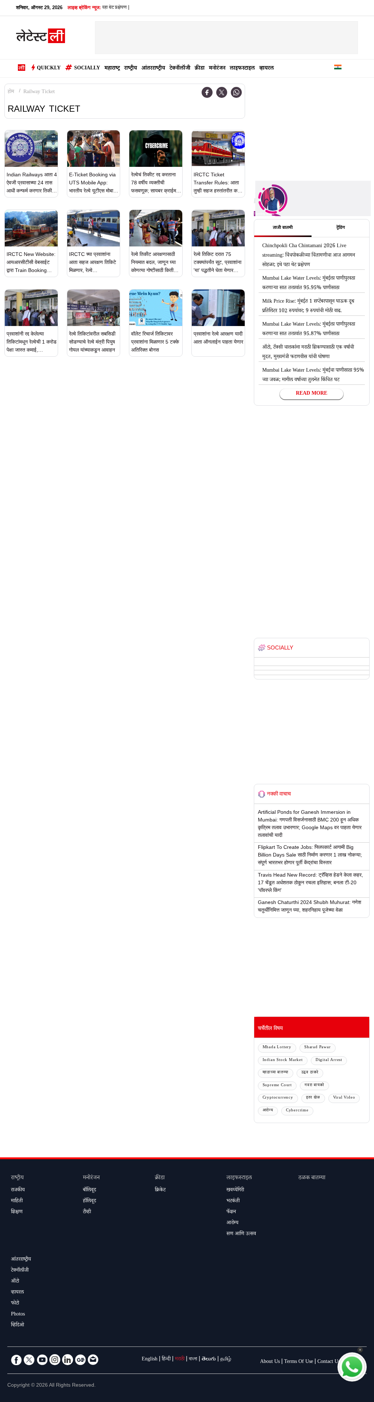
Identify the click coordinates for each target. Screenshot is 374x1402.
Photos (18, 1315)
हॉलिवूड (89, 1202)
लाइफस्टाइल (242, 69)
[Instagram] (54, 1359)
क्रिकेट (160, 1191)
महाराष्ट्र (112, 69)
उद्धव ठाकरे (310, 1073)
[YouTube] (42, 1359)
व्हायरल (266, 69)
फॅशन (231, 1212)
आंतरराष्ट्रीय (153, 69)
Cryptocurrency (278, 1098)
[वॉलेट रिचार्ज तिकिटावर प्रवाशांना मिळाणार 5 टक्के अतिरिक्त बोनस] (155, 308)
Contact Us (328, 1362)
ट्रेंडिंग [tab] (340, 228)
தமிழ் (225, 1360)
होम (11, 92)
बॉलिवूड (89, 1191)
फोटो (15, 1304)
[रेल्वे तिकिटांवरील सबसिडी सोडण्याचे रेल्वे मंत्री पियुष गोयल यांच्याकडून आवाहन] (93, 308)
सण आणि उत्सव (241, 1234)
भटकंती (233, 1202)
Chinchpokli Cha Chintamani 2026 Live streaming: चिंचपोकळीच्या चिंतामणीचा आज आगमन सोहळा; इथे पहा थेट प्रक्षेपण (308, 255)
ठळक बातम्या (311, 1178)
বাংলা (193, 1360)
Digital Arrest (329, 1060)
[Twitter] (221, 92)
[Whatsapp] (236, 92)
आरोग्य (268, 1111)
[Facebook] (207, 92)
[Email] (93, 1359)
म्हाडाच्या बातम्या (276, 1073)
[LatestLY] (40, 38)
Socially (87, 69)
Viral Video (344, 1098)
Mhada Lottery (277, 1048)
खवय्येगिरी (235, 1191)
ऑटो (15, 1282)
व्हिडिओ (17, 1326)
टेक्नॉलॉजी (179, 69)
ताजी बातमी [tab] (283, 228)
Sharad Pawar (317, 1048)
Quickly (49, 69)
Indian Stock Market (283, 1060)
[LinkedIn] (67, 1359)
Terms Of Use (298, 1362)
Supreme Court (277, 1086)
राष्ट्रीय (130, 69)
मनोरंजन (217, 69)
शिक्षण (17, 1212)
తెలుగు (209, 1360)
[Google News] (80, 1359)
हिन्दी (166, 1360)
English (149, 1360)
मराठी (179, 1360)
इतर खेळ (313, 1098)
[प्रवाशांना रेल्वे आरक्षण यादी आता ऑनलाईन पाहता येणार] (218, 308)
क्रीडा (200, 69)
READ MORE (311, 394)
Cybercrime (297, 1111)
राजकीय (18, 1191)
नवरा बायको (314, 1086)
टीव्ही (87, 1212)
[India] (337, 68)
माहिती (17, 1202)
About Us (270, 1362)
